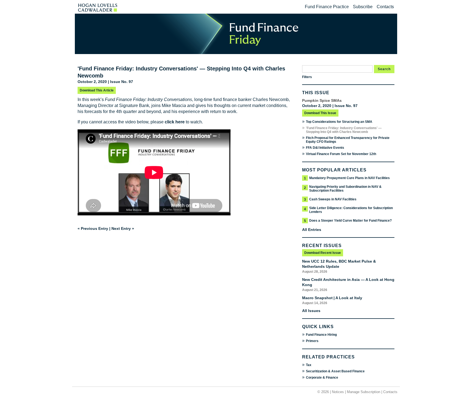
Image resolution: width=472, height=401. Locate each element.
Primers (312, 341)
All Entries (311, 229)
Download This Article (97, 90)
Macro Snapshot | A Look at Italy (332, 298)
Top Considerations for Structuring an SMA (339, 122)
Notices (338, 392)
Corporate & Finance (322, 377)
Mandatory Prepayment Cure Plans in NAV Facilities (349, 178)
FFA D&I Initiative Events (325, 148)
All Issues (311, 310)
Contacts (385, 6)
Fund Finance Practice (327, 6)
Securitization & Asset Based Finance (335, 371)
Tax (308, 365)
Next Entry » (122, 228)
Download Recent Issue (322, 253)
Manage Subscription (363, 392)
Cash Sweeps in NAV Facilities (332, 199)
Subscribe (363, 6)
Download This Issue (320, 113)
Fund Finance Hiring (321, 335)
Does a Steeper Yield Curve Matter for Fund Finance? (350, 220)
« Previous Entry (93, 228)
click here (175, 122)
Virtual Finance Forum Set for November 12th (341, 154)
